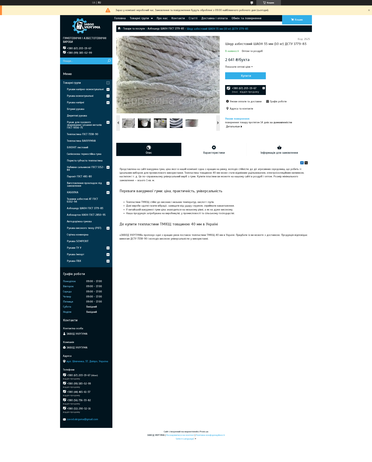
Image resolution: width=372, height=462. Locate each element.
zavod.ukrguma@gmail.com (82, 419)
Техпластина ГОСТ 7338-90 (82, 134)
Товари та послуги (134, 28)
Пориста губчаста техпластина (84, 160)
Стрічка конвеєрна (77, 234)
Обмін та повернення (246, 18)
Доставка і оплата (214, 18)
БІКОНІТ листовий (77, 147)
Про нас (162, 18)
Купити (246, 76)
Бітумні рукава (75, 109)
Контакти (178, 18)
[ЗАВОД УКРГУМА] (86, 26)
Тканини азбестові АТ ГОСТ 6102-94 (82, 200)
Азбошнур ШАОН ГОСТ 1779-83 (166, 28)
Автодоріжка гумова (79, 221)
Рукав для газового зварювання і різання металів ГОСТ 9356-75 (84, 125)
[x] (306, 163)
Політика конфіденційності (210, 435)
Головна (120, 18)
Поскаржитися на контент (180, 435)
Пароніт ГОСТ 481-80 (79, 176)
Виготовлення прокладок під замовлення (84, 184)
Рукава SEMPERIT (78, 241)
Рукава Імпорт (75, 254)
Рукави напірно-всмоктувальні (85, 89)
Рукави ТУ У (74, 247)
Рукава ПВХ (74, 261)
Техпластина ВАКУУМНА (81, 140)
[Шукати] (109, 61)
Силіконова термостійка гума (84, 154)
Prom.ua (204, 431)
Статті (193, 18)
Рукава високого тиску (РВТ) (84, 228)
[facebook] (302, 163)
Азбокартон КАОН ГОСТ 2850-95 (86, 214)
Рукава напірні (75, 102)
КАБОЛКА (72, 192)
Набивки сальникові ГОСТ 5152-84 (85, 168)
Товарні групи (139, 18)
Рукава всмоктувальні (80, 95)
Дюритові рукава (77, 115)
